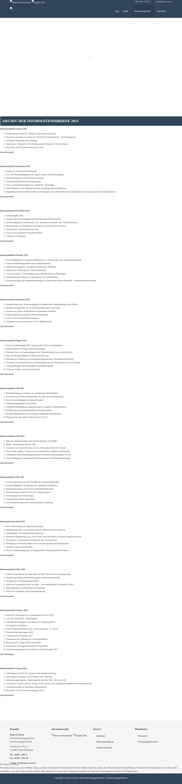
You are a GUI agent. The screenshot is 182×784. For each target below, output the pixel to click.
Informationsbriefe (142, 11)
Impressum (100, 736)
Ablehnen (33, 777)
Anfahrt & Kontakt (104, 748)
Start (117, 11)
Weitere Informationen (91, 782)
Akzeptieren (11, 777)
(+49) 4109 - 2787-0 (142, 2)
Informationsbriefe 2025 (147, 742)
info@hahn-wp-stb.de (163, 2)
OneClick (161, 11)
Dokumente (142, 736)
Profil (125, 11)
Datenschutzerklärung (105, 742)
